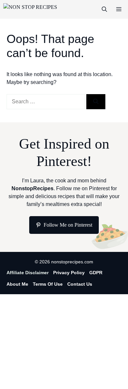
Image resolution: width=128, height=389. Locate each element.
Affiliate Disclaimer (28, 272)
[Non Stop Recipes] (30, 9)
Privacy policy (69, 272)
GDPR (95, 272)
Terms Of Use (48, 284)
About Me (17, 284)
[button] (104, 9)
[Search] (95, 101)
